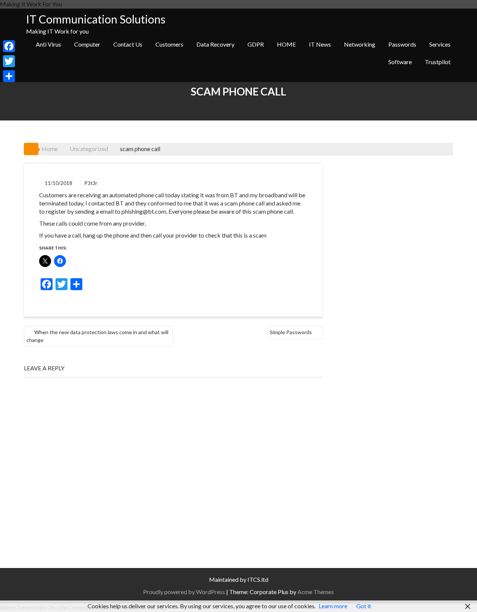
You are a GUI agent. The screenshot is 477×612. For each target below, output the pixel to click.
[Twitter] (8, 61)
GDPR (255, 44)
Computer (87, 44)
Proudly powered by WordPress (184, 591)
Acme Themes (315, 591)
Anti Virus (48, 44)
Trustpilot (438, 61)
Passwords (402, 44)
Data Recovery (215, 44)
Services (440, 44)
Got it (363, 605)
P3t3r (91, 183)
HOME (286, 44)
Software (400, 61)
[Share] (8, 76)
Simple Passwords (291, 332)
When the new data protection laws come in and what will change (97, 336)
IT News (320, 44)
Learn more (333, 605)
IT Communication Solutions (95, 19)
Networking (359, 44)
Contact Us (127, 44)
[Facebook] (8, 46)
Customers (169, 44)
